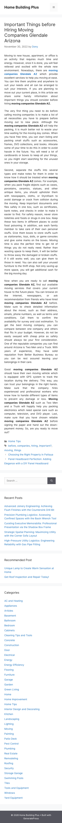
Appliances (10, 605)
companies (23, 445)
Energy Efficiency (14, 664)
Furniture (9, 674)
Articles (8, 610)
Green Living (11, 689)
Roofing (8, 763)
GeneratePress (31, 818)
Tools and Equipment (16, 788)
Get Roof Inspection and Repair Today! (26, 577)
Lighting (9, 723)
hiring (34, 445)
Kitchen (8, 714)
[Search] (51, 480)
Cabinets (9, 630)
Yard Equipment (13, 797)
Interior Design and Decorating (22, 709)
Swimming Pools (13, 778)
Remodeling (11, 758)
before (12, 445)
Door (7, 650)
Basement (10, 615)
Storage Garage (13, 773)
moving (8, 450)
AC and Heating (13, 600)
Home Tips (14, 441)
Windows (9, 792)
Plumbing (9, 748)
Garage (8, 679)
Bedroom (9, 625)
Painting (9, 733)
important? (45, 445)
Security (9, 768)
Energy (8, 659)
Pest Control (11, 743)
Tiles (7, 783)
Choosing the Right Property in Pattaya (30, 454)
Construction (11, 645)
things (17, 450)
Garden (8, 684)
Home (7, 694)
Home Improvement (15, 699)
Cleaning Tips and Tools (18, 635)
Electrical (9, 655)
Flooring (9, 669)
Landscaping (11, 719)
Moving (8, 728)
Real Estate (10, 753)
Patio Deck (10, 738)
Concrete (9, 640)
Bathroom (10, 620)
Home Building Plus (21, 7)
